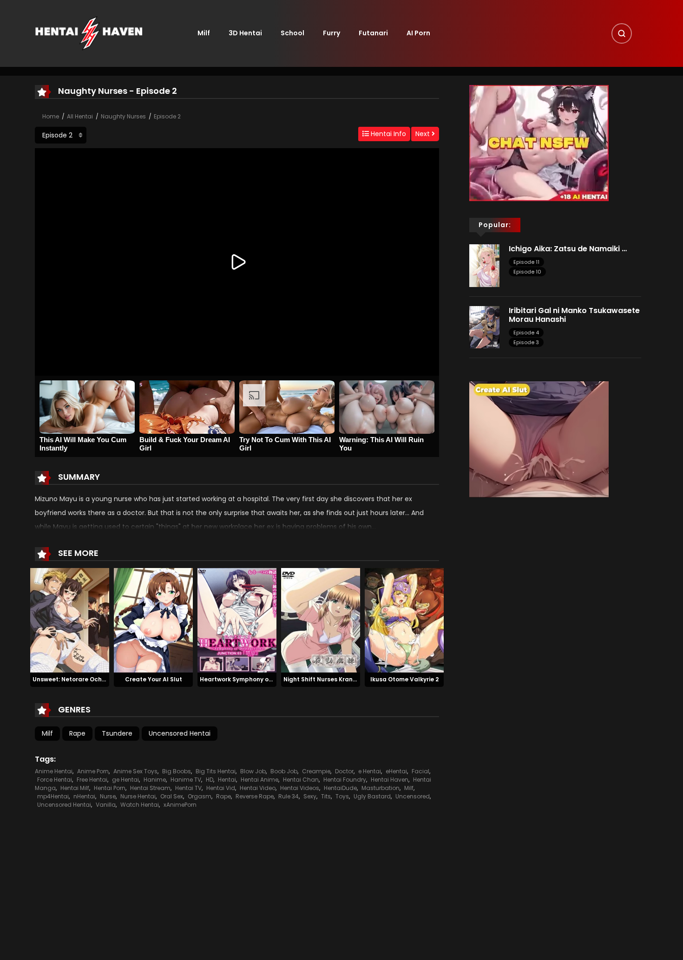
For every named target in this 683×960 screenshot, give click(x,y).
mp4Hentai (53, 796)
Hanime (155, 780)
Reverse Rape (255, 796)
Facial (420, 771)
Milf (203, 33)
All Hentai (80, 116)
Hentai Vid (220, 788)
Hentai (227, 780)
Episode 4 (526, 332)
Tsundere (117, 733)
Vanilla (106, 805)
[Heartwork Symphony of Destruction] (236, 619)
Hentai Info (387, 133)
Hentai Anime (259, 780)
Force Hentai (54, 780)
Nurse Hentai (138, 796)
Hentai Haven (389, 780)
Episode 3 (526, 342)
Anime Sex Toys (135, 771)
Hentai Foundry (344, 780)
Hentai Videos (299, 788)
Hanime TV (186, 780)
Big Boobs (176, 771)
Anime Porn (93, 771)
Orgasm (199, 796)
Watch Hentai (139, 805)
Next (423, 133)
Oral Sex (171, 796)
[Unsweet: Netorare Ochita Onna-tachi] (69, 619)
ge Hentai (125, 780)
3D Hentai (245, 33)
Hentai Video (258, 788)
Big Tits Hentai (216, 771)
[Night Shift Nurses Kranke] (320, 619)
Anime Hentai (53, 771)
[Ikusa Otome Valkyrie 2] (404, 619)
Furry (331, 33)
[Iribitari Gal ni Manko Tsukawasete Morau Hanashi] (484, 326)
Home (50, 116)
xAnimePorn (180, 805)
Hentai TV (188, 788)
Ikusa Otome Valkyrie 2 (404, 679)
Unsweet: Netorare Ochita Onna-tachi (90, 679)
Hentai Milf (74, 788)
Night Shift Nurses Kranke (321, 679)
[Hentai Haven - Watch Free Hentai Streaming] (89, 33)
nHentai (84, 796)
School (292, 33)
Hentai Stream (150, 788)
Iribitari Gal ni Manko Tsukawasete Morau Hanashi (574, 315)
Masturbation (380, 788)
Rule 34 (288, 796)
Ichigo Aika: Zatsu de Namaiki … (568, 248)
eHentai (396, 771)
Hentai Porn (109, 788)
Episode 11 (526, 262)
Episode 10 (527, 271)
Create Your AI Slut (153, 679)
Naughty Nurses (123, 116)
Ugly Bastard (372, 796)
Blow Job (253, 771)
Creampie (316, 771)
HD (209, 780)
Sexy (309, 796)
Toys (342, 796)
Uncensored (412, 796)
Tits (326, 796)
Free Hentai (92, 780)
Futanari (373, 33)
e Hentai (369, 771)
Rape (77, 733)
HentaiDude (340, 788)
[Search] (621, 33)
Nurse (108, 796)
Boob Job (283, 771)
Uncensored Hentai (179, 733)
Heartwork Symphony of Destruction (254, 679)
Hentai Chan (301, 780)
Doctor (344, 771)
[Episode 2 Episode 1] (60, 135)
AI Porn (418, 33)
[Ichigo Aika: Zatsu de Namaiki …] (484, 265)
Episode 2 (167, 116)
